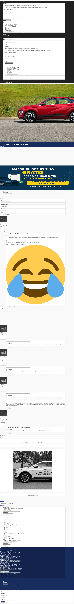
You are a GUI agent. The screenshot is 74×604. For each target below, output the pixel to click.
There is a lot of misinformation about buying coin (9, 573)
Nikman (9, 235)
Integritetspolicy (5, 583)
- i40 (4, 529)
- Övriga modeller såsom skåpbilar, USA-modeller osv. (12, 524)
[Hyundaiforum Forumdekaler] (34, 13)
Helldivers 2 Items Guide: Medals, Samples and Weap (9, 548)
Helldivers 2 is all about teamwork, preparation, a (8, 549)
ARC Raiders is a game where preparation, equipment (9, 553)
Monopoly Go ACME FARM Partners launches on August (10, 569)
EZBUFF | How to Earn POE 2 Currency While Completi (10, 564)
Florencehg (2, 562)
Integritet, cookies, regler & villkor (11, 26)
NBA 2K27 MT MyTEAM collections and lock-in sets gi (10, 561)
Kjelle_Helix (2, 356)
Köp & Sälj (5, 535)
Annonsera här (7, 29)
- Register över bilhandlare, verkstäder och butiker (12, 540)
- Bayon (4, 534)
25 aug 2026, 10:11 (6, 570)
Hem (3, 191)
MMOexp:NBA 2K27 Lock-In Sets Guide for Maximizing (10, 560)
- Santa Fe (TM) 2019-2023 (8, 514)
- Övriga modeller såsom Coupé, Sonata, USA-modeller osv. (13, 533)
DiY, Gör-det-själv (6, 537)
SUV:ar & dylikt (5, 192)
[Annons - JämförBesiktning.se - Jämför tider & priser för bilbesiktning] (33, 442)
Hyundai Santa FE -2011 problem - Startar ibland (14, 144)
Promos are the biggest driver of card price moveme (9, 576)
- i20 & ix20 (5, 527)
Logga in (4, 36)
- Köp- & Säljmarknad (7, 536)
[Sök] (3, 38)
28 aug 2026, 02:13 (8, 550)
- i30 (4, 528)
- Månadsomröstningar (7, 544)
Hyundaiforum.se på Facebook (10, 31)
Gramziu (30, 589)
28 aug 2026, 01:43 (8, 554)
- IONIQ (4, 530)
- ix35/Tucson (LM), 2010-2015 (8, 519)
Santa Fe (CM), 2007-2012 (7, 193)
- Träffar (4, 545)
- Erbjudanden (5, 543)
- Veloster (5, 532)
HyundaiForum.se (6, 507)
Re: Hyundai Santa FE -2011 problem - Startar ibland (18, 233)
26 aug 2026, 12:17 (8, 562)
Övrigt (4, 539)
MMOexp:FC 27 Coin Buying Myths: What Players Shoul (10, 572)
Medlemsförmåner (8, 30)
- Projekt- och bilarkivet (7, 542)
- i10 (4, 526)
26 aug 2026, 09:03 (8, 566)
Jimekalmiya (2, 550)
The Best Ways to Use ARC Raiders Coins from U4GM (10, 552)
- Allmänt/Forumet (6, 509)
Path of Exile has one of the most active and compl (9, 557)
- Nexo (4, 522)
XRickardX (10, 237)
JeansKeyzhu (2, 577)
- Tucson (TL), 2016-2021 (7, 518)
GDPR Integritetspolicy (7, 587)
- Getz (4, 531)
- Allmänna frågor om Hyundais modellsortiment (11, 511)
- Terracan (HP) (6, 523)
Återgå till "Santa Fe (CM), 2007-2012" (7, 503)
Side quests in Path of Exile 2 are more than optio (8, 565)
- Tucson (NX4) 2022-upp (7, 517)
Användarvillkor (5, 584)
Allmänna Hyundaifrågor (7, 510)
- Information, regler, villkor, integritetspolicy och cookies (13, 508)
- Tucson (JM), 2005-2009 (7, 520)
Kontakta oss (7, 28)
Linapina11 (2, 332)
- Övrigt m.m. (5, 546)
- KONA (5, 521)
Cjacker (1, 570)
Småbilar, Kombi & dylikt (7, 525)
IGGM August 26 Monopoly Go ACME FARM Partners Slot (11, 568)
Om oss (6, 27)
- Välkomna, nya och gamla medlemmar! (10, 541)
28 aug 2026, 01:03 (8, 558)
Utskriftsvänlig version (6, 214)
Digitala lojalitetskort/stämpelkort (10, 25)
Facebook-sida (33, 495)
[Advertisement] (37, 155)
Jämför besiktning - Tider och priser (11, 24)
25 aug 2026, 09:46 (8, 577)
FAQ (3, 581)
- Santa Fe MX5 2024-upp (8, 513)
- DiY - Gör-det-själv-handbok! (8, 538)
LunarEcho (2, 566)
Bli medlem (7, 601)
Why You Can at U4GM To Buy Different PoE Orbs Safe (10, 556)
